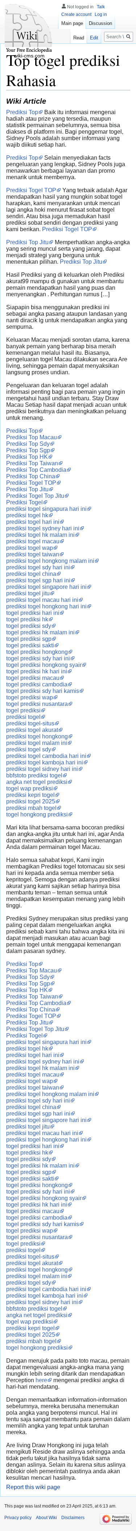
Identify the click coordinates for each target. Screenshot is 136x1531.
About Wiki (46, 1517)
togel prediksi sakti (30, 645)
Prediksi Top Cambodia (36, 470)
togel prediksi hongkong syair (44, 665)
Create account (76, 14)
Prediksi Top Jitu (27, 242)
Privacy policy (18, 1517)
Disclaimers (73, 1517)
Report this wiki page (33, 1487)
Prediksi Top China (30, 476)
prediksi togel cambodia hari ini (46, 756)
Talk (101, 6)
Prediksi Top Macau (31, 437)
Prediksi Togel (24, 502)
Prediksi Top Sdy (28, 444)
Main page (72, 23)
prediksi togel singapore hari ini (46, 587)
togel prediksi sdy (28, 626)
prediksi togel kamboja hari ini (44, 762)
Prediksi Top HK (27, 457)
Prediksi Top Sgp (28, 450)
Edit (94, 37)
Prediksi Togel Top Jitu (35, 496)
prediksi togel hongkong (37, 736)
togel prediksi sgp (28, 639)
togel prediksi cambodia (36, 684)
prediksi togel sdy (28, 749)
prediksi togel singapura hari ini (46, 509)
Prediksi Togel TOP (31, 190)
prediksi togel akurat (32, 730)
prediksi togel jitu (28, 593)
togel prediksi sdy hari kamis (42, 691)
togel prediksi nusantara (37, 704)
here (41, 1380)
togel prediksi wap (29, 697)
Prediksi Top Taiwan (32, 463)
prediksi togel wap (29, 548)
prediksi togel (23, 717)
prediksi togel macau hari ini (42, 600)
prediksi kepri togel (30, 795)
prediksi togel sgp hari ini (38, 580)
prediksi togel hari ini (32, 522)
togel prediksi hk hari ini (36, 671)
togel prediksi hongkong (37, 652)
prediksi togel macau (32, 541)
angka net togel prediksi (36, 782)
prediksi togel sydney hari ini (42, 528)
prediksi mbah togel (31, 808)
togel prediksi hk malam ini (40, 632)
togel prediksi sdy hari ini (38, 658)
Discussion (100, 23)
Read (78, 37)
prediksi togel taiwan (32, 554)
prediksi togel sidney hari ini (42, 769)
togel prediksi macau (32, 678)
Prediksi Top (22, 112)
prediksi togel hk (27, 515)
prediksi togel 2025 (30, 801)
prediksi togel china (31, 574)
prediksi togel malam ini (36, 743)
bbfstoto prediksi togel (34, 775)
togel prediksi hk (27, 619)
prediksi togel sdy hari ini (38, 567)
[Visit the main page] (29, 29)
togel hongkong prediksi (37, 814)
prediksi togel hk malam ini (40, 535)
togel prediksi (23, 710)
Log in (101, 14)
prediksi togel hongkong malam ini (50, 561)
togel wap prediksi (29, 788)
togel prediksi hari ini (32, 613)
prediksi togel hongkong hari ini (46, 606)
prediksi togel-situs (30, 723)
